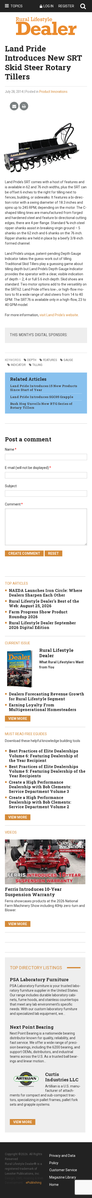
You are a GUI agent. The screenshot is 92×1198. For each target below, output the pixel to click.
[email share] (14, 106)
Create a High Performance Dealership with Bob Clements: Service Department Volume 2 (40, 802)
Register (66, 6)
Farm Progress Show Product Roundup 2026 (38, 614)
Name (10, 449)
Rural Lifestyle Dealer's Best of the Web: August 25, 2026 (44, 603)
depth (31, 360)
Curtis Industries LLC (61, 1077)
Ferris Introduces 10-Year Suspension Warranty (33, 891)
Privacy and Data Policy (62, 1156)
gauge (68, 360)
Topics (17, 6)
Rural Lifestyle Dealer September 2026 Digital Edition (42, 625)
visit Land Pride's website (58, 315)
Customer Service (63, 1170)
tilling (37, 365)
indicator (18, 365)
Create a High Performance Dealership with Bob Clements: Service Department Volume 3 (40, 787)
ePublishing (33, 1182)
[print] (24, 106)
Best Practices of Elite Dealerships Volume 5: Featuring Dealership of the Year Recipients (47, 771)
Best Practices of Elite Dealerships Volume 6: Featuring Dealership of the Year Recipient (43, 755)
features (50, 360)
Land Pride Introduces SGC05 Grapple (41, 397)
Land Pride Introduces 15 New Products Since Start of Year (43, 388)
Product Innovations (53, 92)
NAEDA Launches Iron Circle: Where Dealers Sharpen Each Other (45, 593)
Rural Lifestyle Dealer (56, 652)
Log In (48, 6)
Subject (11, 486)
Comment (14, 504)
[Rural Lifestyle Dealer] (19, 668)
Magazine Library (62, 1177)
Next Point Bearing (31, 1027)
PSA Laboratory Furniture (39, 979)
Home (54, 1185)
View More (17, 719)
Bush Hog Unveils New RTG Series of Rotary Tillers (41, 405)
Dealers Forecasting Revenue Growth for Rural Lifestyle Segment (46, 696)
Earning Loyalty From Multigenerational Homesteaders (42, 707)
